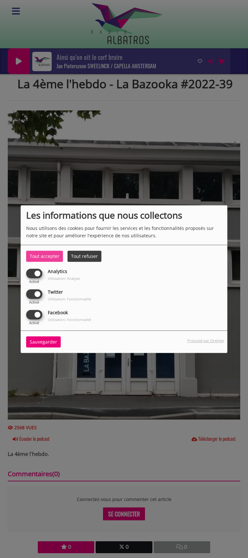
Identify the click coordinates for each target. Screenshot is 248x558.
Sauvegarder (43, 342)
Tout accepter (44, 256)
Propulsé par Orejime (205, 340)
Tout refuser (84, 256)
